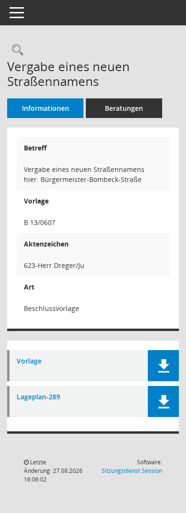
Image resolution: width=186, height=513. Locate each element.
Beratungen (124, 108)
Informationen (45, 108)
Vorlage (29, 361)
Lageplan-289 (38, 397)
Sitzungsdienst (132, 471)
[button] (163, 365)
